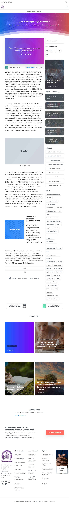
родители (59, 272)
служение (50, 278)
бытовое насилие (52, 218)
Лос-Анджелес (51, 204)
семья (48, 275)
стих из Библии (51, 282)
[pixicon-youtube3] (6, 481)
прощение (50, 272)
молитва (49, 258)
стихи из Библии (52, 285)
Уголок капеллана (54, 181)
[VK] (47, 54)
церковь (55, 299)
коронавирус (51, 248)
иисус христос (51, 235)
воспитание (50, 224)
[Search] (66, 2)
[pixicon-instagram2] (9, 481)
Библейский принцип (53, 194)
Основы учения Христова (55, 164)
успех (48, 299)
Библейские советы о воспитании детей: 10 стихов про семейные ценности (48, 344)
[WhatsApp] (59, 50)
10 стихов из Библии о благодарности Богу (15, 388)
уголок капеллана (52, 295)
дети (58, 224)
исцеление (50, 238)
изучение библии (52, 231)
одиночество (51, 261)
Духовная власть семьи (54, 152)
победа (49, 265)
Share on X (35, 278)
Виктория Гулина (52, 201)
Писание (59, 207)
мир (48, 251)
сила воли (56, 275)
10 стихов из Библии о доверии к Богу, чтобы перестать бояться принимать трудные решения (49, 385)
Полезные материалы (16, 25)
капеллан (50, 241)
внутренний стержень (53, 221)
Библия (49, 197)
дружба (49, 228)
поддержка (57, 265)
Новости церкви (55, 160)
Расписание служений (34, 11)
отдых (60, 261)
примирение (58, 268)
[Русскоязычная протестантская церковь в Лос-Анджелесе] (7, 456)
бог (60, 211)
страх (48, 289)
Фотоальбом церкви (54, 185)
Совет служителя (54, 173)
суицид (55, 289)
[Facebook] (47, 50)
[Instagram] (55, 50)
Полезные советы (54, 168)
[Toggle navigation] (66, 7)
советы (58, 278)
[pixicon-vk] (2, 484)
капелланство (51, 245)
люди (59, 248)
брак (48, 214)
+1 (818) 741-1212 (7, 2)
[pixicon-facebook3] (2, 481)
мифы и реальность (53, 255)
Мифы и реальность (55, 156)
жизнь (56, 228)
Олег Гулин (50, 207)
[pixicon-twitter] (6, 484)
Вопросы (45, 484)
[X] (51, 50)
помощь (49, 268)
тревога (49, 292)
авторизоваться (20, 415)
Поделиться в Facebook (19, 278)
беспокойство (51, 211)
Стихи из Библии (32, 25)
